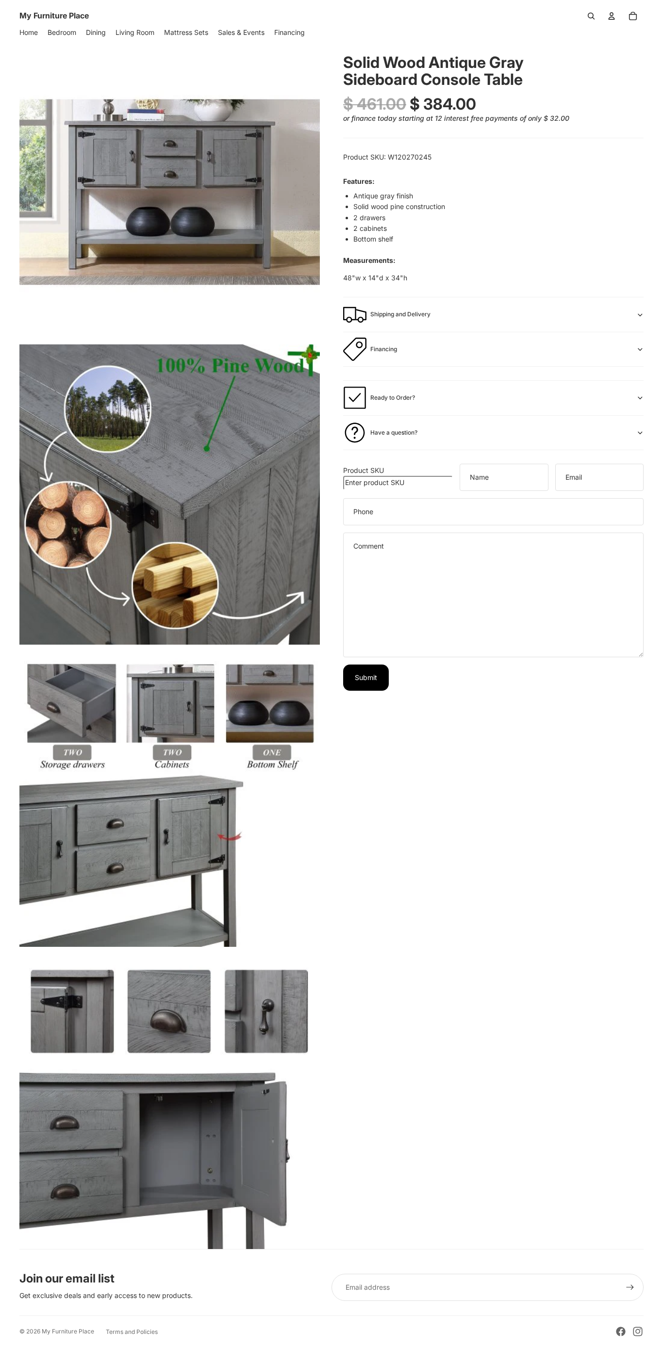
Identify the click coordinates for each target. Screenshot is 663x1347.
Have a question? (393, 432)
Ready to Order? (392, 397)
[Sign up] (630, 1287)
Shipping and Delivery (400, 314)
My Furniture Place (68, 1331)
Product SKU (363, 470)
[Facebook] (621, 1331)
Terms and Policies (132, 1331)
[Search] (591, 16)
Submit (366, 677)
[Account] (611, 16)
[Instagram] (638, 1331)
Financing (383, 349)
